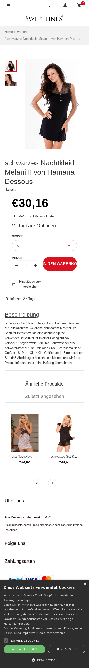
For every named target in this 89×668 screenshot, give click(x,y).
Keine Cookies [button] (66, 649)
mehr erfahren (56, 633)
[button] (44, 660)
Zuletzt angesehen (44, 396)
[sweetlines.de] (45, 19)
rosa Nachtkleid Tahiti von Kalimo (34, 456)
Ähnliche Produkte (44, 383)
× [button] (85, 584)
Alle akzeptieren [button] (24, 649)
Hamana (10, 189)
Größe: (18, 236)
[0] (79, 6)
